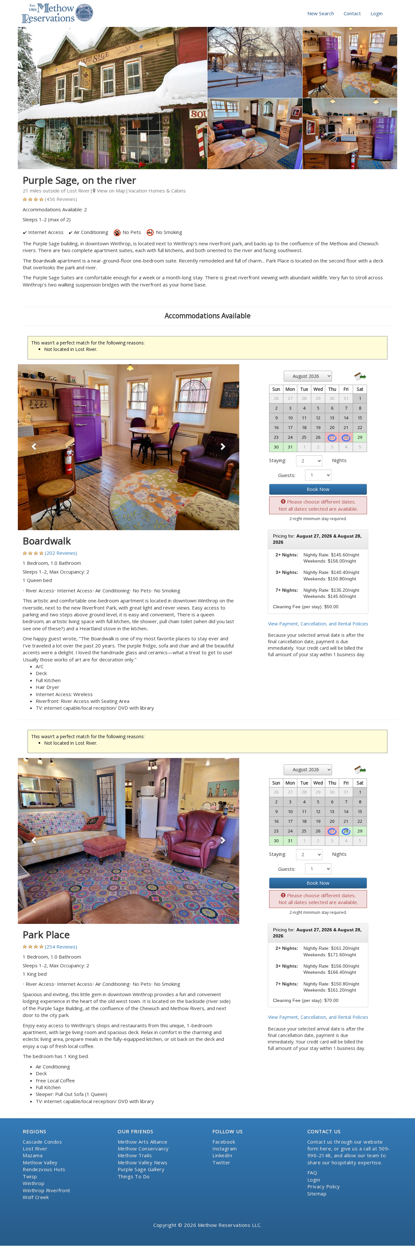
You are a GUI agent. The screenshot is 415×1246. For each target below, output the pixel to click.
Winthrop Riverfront (46, 1190)
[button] (34, 447)
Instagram (224, 1148)
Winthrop (33, 1183)
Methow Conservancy (143, 1148)
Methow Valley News (143, 1162)
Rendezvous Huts (44, 1169)
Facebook (223, 1141)
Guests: (286, 475)
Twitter (221, 1162)
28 (346, 831)
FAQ (312, 1172)
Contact (352, 13)
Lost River (35, 1148)
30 (276, 447)
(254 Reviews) (61, 946)
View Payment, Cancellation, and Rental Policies (318, 624)
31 (290, 447)
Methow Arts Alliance (143, 1141)
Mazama (32, 1155)
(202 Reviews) (61, 553)
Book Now (318, 489)
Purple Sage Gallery (141, 1169)
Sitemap (317, 1193)
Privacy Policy (323, 1186)
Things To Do (134, 1176)
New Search (320, 13)
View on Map (110, 190)
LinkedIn (222, 1155)
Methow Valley (40, 1162)
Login (377, 13)
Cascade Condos (42, 1141)
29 (360, 437)
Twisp (30, 1176)
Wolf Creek (36, 1197)
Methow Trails (135, 1155)
